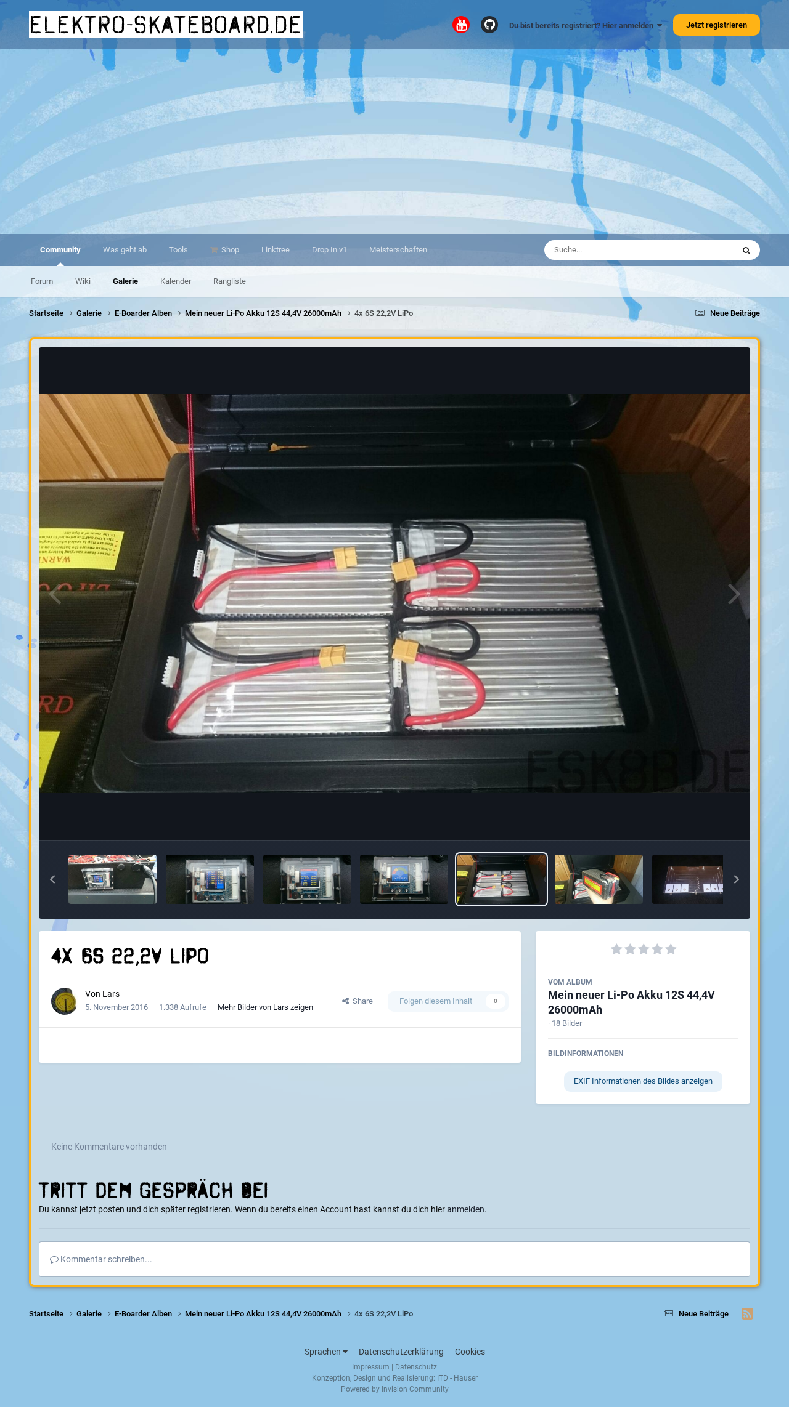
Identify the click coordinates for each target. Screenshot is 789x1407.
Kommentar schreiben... (105, 1259)
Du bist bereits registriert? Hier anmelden (583, 25)
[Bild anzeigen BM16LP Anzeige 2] (307, 879)
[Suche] (746, 250)
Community (60, 249)
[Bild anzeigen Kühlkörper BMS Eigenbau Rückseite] (696, 879)
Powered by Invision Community (395, 1389)
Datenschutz (416, 1367)
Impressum (371, 1367)
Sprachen (324, 1352)
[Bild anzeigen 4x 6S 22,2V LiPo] (501, 879)
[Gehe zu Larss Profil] (64, 1001)
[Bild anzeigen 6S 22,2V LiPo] (599, 879)
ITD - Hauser (457, 1378)
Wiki (83, 281)
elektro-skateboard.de (166, 24)
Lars (111, 994)
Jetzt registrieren (716, 25)
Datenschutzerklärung (401, 1352)
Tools (178, 249)
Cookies (470, 1352)
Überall (704, 250)
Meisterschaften (398, 249)
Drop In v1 (329, 249)
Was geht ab (125, 249)
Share (361, 1001)
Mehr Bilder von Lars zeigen (265, 1007)
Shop (229, 249)
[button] (52, 879)
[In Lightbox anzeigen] (394, 593)
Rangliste (229, 281)
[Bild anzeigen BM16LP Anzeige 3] (210, 879)
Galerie (125, 281)
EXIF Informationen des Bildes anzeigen (643, 1081)
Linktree (275, 249)
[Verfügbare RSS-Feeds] (747, 1314)
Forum (42, 281)
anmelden (465, 1209)
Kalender (175, 281)
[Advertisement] (394, 141)
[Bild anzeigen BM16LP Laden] (112, 879)
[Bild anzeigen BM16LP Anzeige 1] (404, 879)
